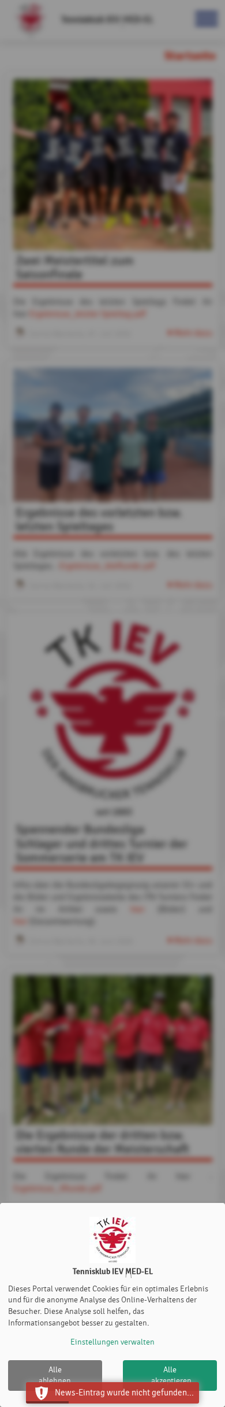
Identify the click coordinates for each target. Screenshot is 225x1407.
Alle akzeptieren (171, 1375)
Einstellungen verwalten (112, 1342)
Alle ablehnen (55, 1375)
